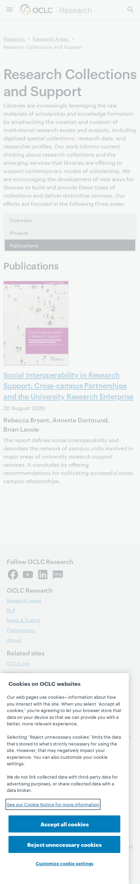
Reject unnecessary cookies (64, 844)
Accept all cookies (64, 824)
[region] (64, 778)
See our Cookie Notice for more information (53, 804)
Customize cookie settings (64, 863)
